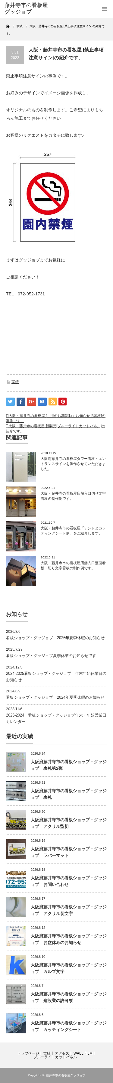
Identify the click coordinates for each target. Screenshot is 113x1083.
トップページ (28, 1053)
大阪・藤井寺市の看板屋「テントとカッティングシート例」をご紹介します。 (73, 530)
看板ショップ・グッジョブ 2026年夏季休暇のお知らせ (55, 638)
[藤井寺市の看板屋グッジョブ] (27, 8)
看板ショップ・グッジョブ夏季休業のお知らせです (51, 655)
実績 (15, 382)
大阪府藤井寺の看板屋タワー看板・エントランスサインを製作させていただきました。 (73, 464)
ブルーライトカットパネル (55, 1057)
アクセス (62, 1053)
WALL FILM (83, 1053)
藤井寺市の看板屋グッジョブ (65, 1075)
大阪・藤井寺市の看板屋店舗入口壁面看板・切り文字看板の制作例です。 (73, 565)
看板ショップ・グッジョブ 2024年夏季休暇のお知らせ (55, 697)
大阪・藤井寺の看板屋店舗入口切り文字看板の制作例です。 (73, 496)
